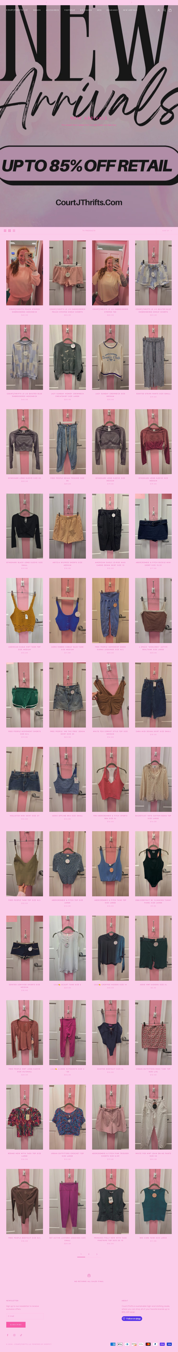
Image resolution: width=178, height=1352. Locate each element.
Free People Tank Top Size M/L (24, 900)
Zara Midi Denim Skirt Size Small (153, 731)
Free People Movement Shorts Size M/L (24, 732)
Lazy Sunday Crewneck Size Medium (110, 395)
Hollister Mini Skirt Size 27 (24, 816)
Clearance (112, 10)
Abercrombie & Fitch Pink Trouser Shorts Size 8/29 (110, 1154)
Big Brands (86, 10)
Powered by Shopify (42, 1344)
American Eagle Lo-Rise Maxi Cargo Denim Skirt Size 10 (110, 563)
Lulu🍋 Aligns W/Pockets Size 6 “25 (67, 1070)
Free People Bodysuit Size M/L (24, 1238)
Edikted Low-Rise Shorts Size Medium (24, 985)
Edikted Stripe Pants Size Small (153, 394)
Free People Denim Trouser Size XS (67, 479)
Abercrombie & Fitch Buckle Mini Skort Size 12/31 (153, 563)
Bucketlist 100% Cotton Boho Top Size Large (153, 817)
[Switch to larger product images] (5, 230)
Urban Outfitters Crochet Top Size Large (67, 1154)
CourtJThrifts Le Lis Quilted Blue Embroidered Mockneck (24, 395)
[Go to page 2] (97, 1254)
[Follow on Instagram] (14, 1335)
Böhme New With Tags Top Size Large (24, 1154)
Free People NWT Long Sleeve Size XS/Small (24, 1070)
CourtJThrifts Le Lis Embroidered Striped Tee (110, 310)
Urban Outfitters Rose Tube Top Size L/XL (153, 1070)
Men (99, 10)
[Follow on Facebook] (7, 1335)
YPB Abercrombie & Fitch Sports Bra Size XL (110, 817)
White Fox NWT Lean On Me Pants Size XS (153, 1154)
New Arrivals (130, 10)
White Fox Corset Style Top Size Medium (110, 732)
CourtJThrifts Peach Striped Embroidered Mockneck (24, 310)
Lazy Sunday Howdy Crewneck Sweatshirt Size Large (67, 395)
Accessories (52, 10)
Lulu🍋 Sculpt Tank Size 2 (67, 984)
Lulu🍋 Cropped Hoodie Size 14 (110, 984)
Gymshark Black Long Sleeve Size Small (24, 563)
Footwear (69, 10)
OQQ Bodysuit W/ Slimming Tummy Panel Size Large (153, 901)
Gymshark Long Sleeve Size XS (24, 478)
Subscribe (16, 1324)
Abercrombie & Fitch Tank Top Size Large (110, 901)
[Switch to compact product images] (14, 230)
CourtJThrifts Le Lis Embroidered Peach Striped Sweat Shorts (67, 310)
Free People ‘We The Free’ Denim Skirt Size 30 (67, 732)
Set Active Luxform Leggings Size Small (67, 1239)
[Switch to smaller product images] (9, 230)
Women (37, 10)
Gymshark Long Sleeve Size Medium (110, 479)
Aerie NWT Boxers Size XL (153, 984)
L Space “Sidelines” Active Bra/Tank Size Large (153, 648)
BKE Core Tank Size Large (153, 1238)
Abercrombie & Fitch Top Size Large (67, 901)
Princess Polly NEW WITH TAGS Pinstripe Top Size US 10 (110, 1239)
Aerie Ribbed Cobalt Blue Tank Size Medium (67, 648)
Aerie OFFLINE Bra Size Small (67, 816)
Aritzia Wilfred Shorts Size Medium (67, 563)
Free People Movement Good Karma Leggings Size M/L (110, 648)
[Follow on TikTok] (21, 1335)
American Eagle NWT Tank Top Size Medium (24, 648)
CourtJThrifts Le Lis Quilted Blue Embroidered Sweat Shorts (153, 310)
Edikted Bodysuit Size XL (110, 1069)
